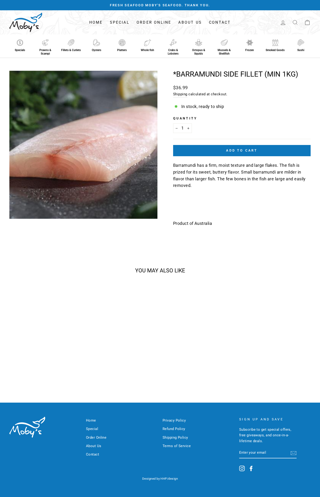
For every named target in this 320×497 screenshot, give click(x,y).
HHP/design (169, 478)
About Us (190, 22)
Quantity (185, 118)
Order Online (154, 22)
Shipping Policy (175, 437)
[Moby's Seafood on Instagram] (242, 468)
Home (96, 22)
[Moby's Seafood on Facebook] (251, 468)
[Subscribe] (293, 452)
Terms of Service (177, 446)
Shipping (180, 94)
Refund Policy (174, 429)
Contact (220, 22)
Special (120, 22)
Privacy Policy (174, 420)
